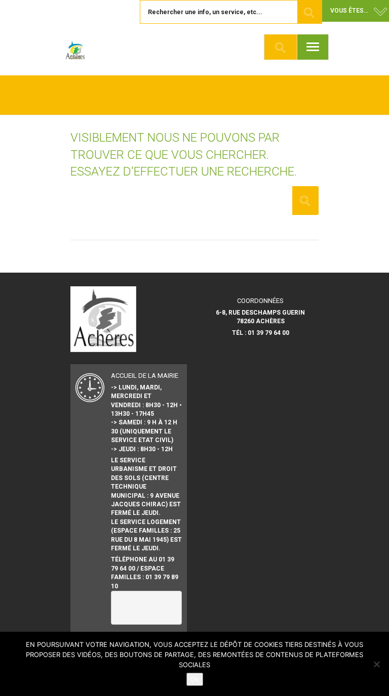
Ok (194, 679)
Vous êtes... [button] (349, 10)
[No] (376, 664)
